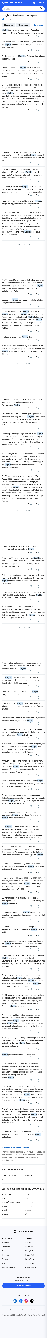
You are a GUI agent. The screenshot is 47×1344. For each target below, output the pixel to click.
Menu (41, 3)
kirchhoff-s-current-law (11, 1202)
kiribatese (29, 1206)
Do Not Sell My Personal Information (23, 1310)
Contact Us (29, 1247)
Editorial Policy (30, 1255)
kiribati (4, 1210)
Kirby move (6, 1194)
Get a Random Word (23, 1285)
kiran (27, 1194)
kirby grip (28, 1198)
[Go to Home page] (12, 2)
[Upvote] (30, 35)
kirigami (5, 1214)
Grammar (5, 1255)
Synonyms (23, 25)
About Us (28, 1242)
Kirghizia (5, 1179)
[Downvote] (38, 35)
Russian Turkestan (9, 1175)
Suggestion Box (30, 1267)
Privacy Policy (30, 1251)
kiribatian (28, 1210)
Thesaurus (6, 1247)
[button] (33, 2)
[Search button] (41, 9)
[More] (44, 35)
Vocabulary (6, 1259)
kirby (4, 1198)
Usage (4, 1263)
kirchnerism (29, 1202)
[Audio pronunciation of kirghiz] (3, 19)
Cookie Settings (30, 1259)
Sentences (38, 25)
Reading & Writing (8, 1267)
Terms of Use (29, 1263)
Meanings (8, 25)
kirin (26, 1214)
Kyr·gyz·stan (29, 1175)
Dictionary (5, 1242)
